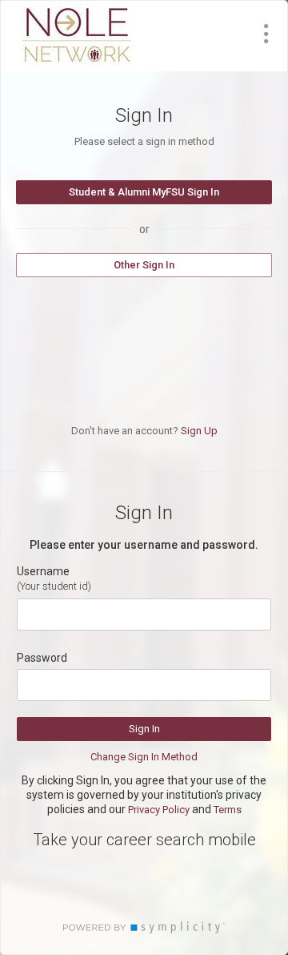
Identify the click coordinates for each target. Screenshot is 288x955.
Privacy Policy (159, 810)
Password (42, 657)
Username (43, 571)
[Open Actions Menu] (266, 33)
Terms (228, 810)
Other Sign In (144, 265)
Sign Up (199, 431)
